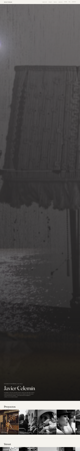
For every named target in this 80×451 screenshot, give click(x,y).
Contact (74, 1)
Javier (8, 2)
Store (65, 1)
